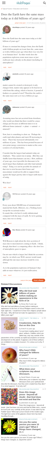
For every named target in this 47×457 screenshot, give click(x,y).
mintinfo (15, 74)
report (9, 67)
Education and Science (28, 347)
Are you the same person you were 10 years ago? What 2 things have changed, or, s (30, 427)
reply (4, 67)
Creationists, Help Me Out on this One (30, 324)
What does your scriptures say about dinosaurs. (29, 371)
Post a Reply (38, 280)
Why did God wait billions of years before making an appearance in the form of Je (28, 296)
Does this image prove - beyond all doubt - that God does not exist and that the (30, 396)
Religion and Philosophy (29, 288)
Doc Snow (16, 230)
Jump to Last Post (20, 23)
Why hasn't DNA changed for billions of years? (29, 352)
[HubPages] (23, 3)
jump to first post (26, 280)
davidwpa (16, 27)
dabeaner (15, 107)
